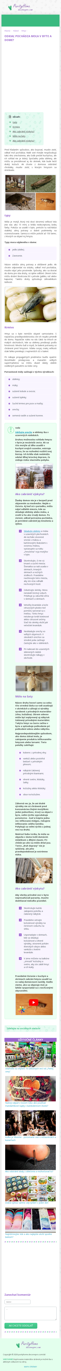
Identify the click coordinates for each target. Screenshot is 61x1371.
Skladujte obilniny (32, 531)
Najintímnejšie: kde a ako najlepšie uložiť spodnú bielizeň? (28, 1235)
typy (15, 122)
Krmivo (16, 126)
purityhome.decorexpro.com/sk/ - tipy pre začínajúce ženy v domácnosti (30, 9)
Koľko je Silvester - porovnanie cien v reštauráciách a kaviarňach (30, 1139)
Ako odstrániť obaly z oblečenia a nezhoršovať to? (29, 1171)
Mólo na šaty (19, 136)
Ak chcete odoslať (21, 1325)
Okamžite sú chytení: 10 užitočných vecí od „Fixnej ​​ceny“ (29, 1070)
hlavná (7, 31)
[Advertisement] (30, 75)
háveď (16, 31)
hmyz (23, 31)
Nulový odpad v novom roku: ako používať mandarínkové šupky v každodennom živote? (26, 1104)
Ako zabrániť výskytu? (23, 131)
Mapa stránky (30, 1366)
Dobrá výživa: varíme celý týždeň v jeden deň (26, 1202)
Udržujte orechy (23, 432)
